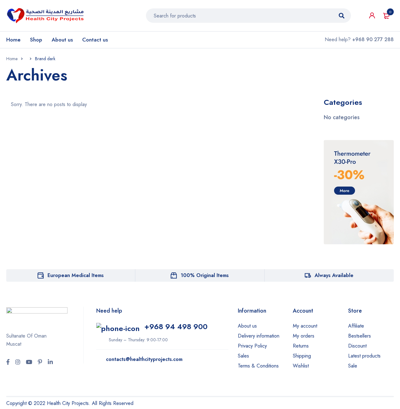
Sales (243, 355)
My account (305, 325)
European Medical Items (76, 275)
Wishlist (301, 365)
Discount (357, 345)
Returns (301, 345)
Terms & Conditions (258, 365)
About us (247, 325)
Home (12, 59)
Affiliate (356, 325)
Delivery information (258, 335)
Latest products (364, 355)
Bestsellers (359, 335)
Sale (352, 365)
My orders (303, 335)
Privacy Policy (252, 345)
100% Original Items (205, 275)
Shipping (302, 355)
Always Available (334, 275)
